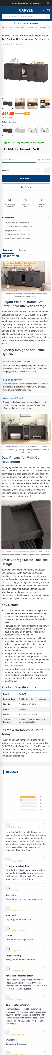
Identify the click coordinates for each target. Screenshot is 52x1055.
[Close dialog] (48, 509)
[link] (26, 514)
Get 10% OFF (26, 554)
